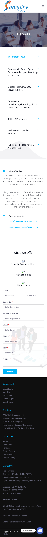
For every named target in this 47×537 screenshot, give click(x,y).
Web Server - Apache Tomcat (18, 132)
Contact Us (8, 454)
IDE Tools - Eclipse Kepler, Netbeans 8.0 (21, 146)
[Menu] (43, 6)
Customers (7, 444)
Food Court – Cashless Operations (17, 425)
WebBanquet (8, 398)
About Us (7, 441)
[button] (23, 57)
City (5, 348)
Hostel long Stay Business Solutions (18, 428)
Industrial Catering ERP (13, 421)
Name (6, 290)
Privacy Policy (9, 457)
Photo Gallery (9, 451)
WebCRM (7, 395)
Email (6, 325)
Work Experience (11, 313)
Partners (6, 448)
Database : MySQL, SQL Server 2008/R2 (19, 88)
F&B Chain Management (13, 415)
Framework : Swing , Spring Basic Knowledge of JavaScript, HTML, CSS (23, 72)
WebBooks (8, 402)
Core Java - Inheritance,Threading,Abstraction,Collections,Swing (23, 104)
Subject (7, 359)
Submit (10, 371)
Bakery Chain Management (14, 418)
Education (8, 302)
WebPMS (7, 392)
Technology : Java (16, 57)
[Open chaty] (40, 530)
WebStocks (8, 389)
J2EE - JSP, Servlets (17, 119)
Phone (6, 336)
